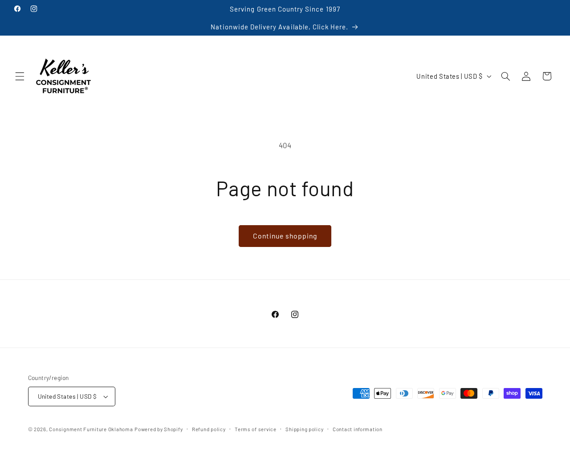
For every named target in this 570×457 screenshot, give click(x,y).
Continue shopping (285, 235)
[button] (19, 76)
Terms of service (256, 429)
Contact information (358, 429)
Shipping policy (304, 429)
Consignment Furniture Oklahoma (91, 429)
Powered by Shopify (158, 429)
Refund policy (209, 429)
